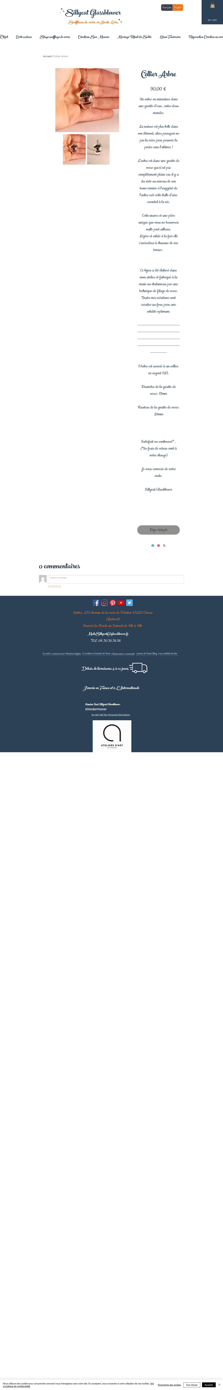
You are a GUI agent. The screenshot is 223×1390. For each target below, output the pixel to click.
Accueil (47, 56)
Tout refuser (192, 1384)
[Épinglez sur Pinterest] (158, 545)
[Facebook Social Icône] (96, 602)
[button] (212, 5)
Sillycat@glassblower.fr (112, 634)
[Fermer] (219, 1385)
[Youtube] (121, 602)
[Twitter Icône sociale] (129, 602)
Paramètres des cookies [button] (169, 1384)
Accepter (209, 1384)
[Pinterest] (113, 602)
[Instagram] (104, 602)
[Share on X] (164, 545)
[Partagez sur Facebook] (153, 545)
